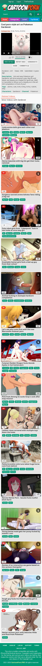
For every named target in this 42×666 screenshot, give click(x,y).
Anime (22, 31)
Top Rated (34, 19)
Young (17, 267)
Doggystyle (24, 368)
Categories (14, 19)
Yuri (21, 435)
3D (11, 132)
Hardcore (6, 135)
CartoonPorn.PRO (18, 662)
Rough (16, 199)
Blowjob (13, 135)
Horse (22, 469)
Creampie (13, 371)
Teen (4, 267)
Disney (10, 301)
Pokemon (34, 91)
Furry (17, 31)
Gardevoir (17, 91)
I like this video (10, 57)
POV (17, 570)
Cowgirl (5, 371)
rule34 (33, 87)
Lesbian (33, 435)
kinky (23, 87)
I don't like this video (13, 57)
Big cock (29, 132)
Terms (36, 645)
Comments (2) (24, 66)
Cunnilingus (13, 604)
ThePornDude (29, 1)
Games (25, 402)
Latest (24, 19)
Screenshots (32, 62)
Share (15, 66)
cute (14, 87)
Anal (12, 31)
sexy (3, 88)
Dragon (5, 166)
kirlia (28, 87)
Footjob (5, 607)
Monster (19, 166)
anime (10, 87)
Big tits (22, 132)
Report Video (20, 62)
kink (19, 87)
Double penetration (9, 236)
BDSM (9, 435)
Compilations (19, 301)
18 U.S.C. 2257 (21, 648)
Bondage (15, 435)
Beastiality (29, 469)
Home (5, 19)
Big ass (5, 404)
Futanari (5, 132)
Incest (17, 334)
